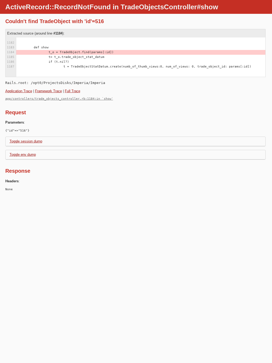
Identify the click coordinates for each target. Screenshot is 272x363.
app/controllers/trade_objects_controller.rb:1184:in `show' (59, 98)
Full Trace (72, 91)
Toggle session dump (26, 141)
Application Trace (18, 91)
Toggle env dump (23, 155)
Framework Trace (48, 91)
